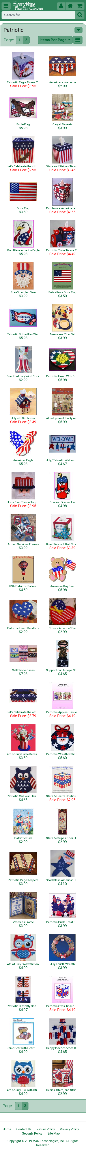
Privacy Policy (69, 1129)
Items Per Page (53, 40)
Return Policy (46, 1129)
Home (7, 1129)
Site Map (53, 1133)
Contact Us (24, 1129)
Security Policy (32, 1133)
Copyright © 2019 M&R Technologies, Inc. (35, 1141)
